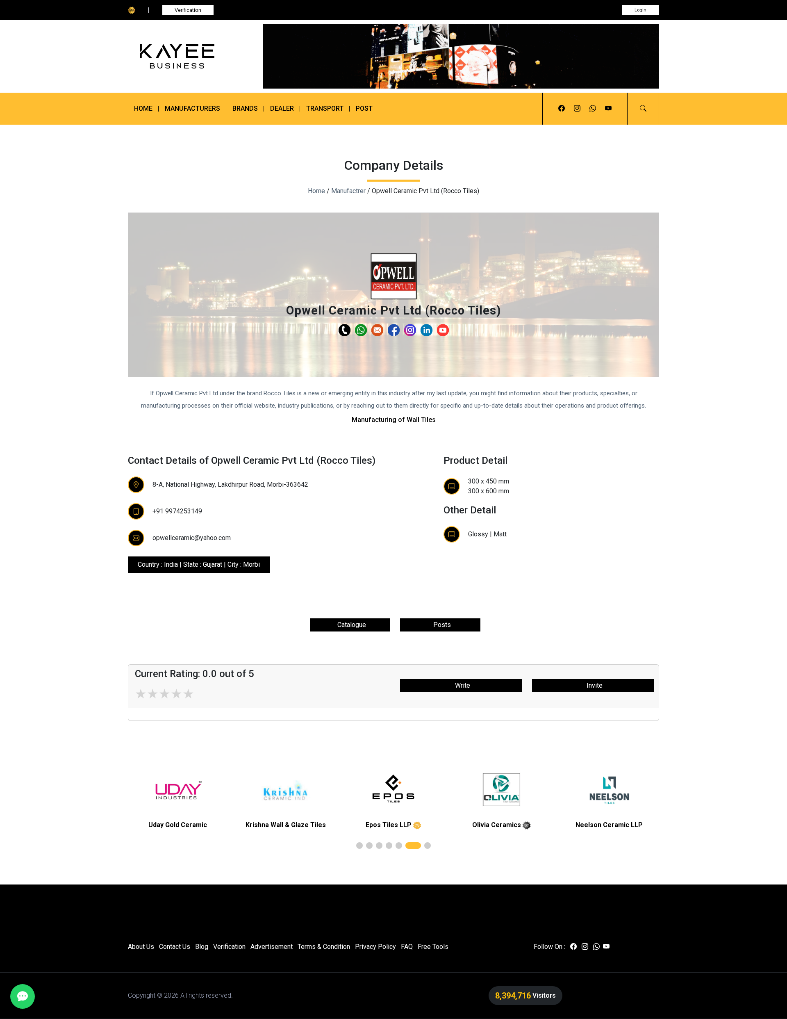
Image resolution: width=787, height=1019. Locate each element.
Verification (188, 10)
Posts (440, 625)
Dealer (282, 108)
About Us (141, 947)
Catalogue (350, 625)
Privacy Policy (375, 947)
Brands (245, 108)
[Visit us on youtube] (608, 109)
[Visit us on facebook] (561, 109)
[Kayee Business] (189, 56)
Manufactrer (348, 191)
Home (143, 108)
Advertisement (271, 947)
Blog (201, 947)
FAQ (407, 947)
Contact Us (174, 947)
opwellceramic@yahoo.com (191, 538)
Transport (324, 108)
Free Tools (433, 947)
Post (364, 108)
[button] (643, 109)
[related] (180, 790)
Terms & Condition (324, 947)
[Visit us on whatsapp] (592, 109)
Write (461, 685)
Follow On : (549, 947)
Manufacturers (192, 108)
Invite (593, 685)
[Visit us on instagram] (577, 109)
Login (640, 10)
